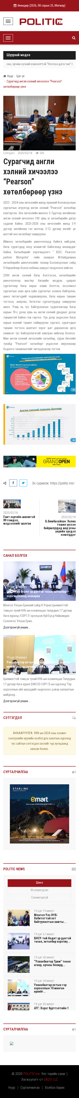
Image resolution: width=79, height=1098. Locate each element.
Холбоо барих (55, 1087)
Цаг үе (20, 76)
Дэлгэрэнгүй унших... (16, 627)
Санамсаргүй (39, 897)
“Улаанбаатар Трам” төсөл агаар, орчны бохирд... (52, 963)
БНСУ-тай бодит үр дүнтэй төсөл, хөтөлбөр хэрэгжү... (52, 939)
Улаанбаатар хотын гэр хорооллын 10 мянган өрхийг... (50, 988)
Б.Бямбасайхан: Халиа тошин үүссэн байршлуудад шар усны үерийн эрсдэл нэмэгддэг (60, 528)
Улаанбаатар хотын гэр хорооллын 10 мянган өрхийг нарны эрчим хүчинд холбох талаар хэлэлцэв (38, 666)
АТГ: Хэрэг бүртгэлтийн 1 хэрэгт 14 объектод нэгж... (52, 1009)
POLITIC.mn (31, 1074)
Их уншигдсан (39, 890)
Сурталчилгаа (30, 1087)
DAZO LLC (51, 1079)
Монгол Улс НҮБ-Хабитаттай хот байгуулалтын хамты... (50, 918)
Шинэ (39, 882)
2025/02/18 (68, 517)
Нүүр (10, 76)
